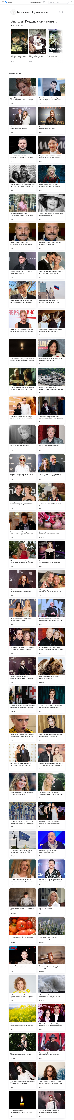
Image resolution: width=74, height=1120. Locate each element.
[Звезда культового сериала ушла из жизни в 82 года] (51, 207)
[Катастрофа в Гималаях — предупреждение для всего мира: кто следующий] (51, 381)
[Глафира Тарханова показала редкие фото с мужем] (51, 120)
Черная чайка (52, 56)
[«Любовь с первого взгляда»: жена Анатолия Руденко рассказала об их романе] (22, 120)
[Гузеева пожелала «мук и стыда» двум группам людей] (51, 352)
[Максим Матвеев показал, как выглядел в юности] (22, 265)
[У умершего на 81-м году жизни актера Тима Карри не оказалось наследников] (22, 525)
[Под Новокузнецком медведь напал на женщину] (51, 670)
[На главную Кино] (10, 2)
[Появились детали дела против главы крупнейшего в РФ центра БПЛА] (51, 959)
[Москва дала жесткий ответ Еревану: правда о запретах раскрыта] (51, 294)
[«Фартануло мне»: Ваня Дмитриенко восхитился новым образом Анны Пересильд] (22, 207)
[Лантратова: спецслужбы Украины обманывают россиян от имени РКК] (22, 699)
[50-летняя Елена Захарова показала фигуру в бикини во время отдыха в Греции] (22, 583)
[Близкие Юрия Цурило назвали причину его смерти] (51, 236)
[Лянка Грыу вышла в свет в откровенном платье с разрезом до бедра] (22, 959)
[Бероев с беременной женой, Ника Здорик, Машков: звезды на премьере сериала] (51, 612)
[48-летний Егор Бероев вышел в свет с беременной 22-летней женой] (51, 468)
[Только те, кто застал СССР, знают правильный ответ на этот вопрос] (22, 815)
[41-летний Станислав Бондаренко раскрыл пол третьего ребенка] (22, 641)
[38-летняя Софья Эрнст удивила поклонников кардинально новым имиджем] (22, 728)
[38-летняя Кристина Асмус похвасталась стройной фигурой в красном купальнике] (22, 554)
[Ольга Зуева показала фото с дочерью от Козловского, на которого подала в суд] (22, 757)
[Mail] (6, 2)
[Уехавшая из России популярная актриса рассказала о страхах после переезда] (22, 323)
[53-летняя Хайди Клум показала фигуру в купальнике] (22, 786)
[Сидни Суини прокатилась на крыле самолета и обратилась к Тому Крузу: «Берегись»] (22, 873)
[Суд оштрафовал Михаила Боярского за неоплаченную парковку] (51, 1046)
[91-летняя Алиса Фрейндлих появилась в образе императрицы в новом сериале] (51, 410)
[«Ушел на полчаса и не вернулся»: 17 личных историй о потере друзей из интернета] (22, 902)
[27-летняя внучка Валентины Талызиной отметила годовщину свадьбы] (51, 786)
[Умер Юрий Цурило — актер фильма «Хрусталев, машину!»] (22, 236)
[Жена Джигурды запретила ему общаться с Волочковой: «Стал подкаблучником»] (51, 583)
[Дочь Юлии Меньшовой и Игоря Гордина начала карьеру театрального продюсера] (51, 323)
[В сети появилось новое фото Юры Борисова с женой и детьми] (51, 641)
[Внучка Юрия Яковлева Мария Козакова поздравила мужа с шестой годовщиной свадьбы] (51, 149)
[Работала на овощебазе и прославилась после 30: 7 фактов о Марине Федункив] (22, 988)
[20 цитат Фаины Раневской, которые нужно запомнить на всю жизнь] (22, 439)
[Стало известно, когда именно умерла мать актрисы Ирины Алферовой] (51, 496)
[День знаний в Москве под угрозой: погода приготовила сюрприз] (22, 1046)
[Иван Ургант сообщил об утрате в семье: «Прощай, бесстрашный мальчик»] (51, 91)
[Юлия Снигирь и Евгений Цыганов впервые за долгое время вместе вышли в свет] (51, 1017)
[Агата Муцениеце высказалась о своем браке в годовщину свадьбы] (51, 265)
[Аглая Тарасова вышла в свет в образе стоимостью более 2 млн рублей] (51, 1075)
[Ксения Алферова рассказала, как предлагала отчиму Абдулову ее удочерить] (22, 178)
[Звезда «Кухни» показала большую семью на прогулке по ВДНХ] (22, 670)
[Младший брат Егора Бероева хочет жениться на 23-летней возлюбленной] (22, 410)
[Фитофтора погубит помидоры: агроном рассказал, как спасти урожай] (22, 930)
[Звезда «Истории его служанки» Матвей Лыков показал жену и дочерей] (51, 699)
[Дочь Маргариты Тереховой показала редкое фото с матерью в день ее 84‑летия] (22, 91)
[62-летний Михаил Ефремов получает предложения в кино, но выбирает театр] (51, 439)
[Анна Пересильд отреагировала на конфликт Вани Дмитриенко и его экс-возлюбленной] (22, 496)
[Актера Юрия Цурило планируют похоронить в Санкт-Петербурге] (22, 381)
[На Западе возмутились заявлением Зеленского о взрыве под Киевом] (22, 149)
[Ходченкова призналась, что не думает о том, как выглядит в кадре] (51, 554)
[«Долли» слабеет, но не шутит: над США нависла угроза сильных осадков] (51, 988)
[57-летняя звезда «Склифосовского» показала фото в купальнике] (51, 902)
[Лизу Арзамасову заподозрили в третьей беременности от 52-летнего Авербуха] (51, 757)
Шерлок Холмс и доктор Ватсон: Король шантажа (18, 58)
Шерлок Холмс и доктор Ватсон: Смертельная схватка (37, 58)
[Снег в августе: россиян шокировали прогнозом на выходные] (51, 930)
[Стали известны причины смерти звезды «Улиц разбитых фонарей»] (22, 352)
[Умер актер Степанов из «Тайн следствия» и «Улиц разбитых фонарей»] (22, 294)
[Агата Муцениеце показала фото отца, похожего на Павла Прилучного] (51, 728)
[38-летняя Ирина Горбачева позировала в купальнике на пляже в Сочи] (51, 1104)
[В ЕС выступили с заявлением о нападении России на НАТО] (22, 844)
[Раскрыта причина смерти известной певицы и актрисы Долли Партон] (51, 178)
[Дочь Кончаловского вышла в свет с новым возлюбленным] (22, 1075)
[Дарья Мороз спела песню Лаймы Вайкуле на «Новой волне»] (22, 468)
